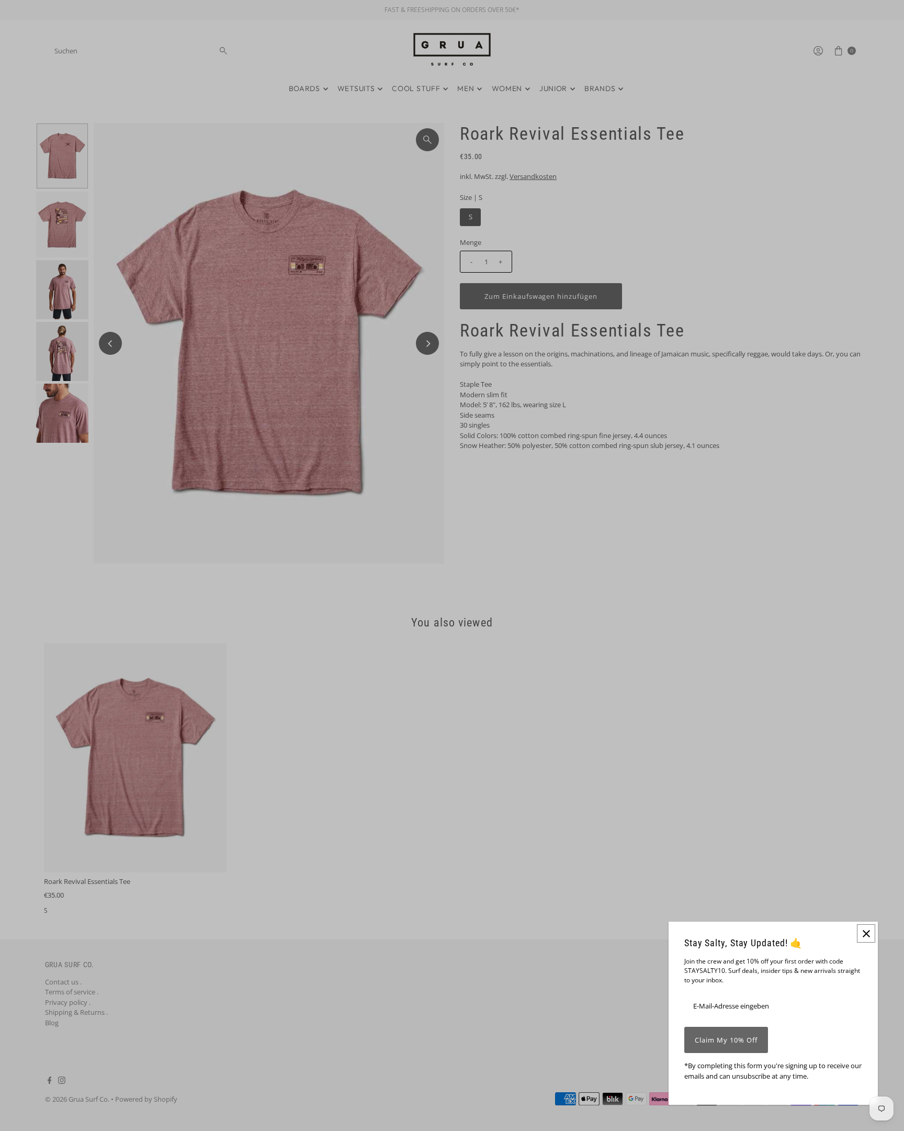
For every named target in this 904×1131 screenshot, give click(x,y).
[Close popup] (866, 933)
